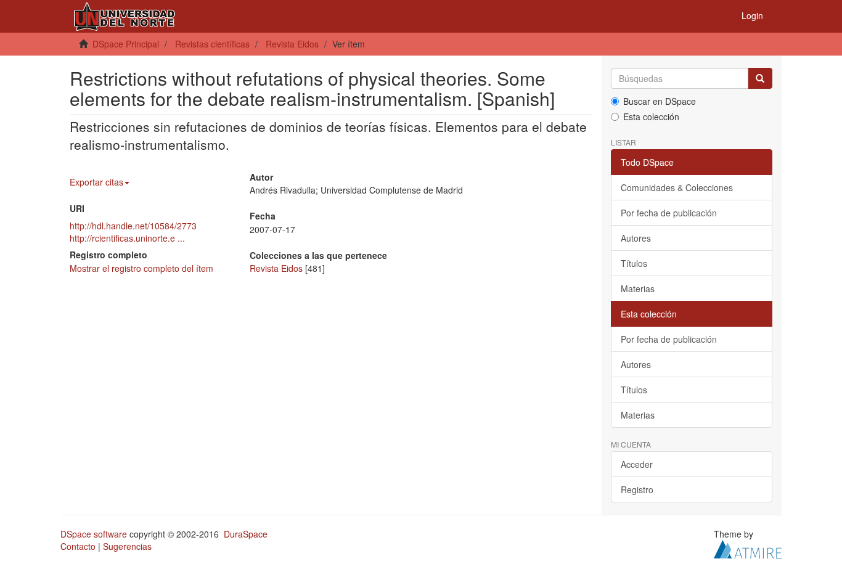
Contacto (78, 546)
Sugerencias (127, 546)
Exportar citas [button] (96, 182)
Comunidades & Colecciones (677, 187)
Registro (637, 489)
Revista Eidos (292, 44)
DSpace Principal (125, 44)
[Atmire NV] (748, 548)
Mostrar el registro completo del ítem (141, 268)
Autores (636, 238)
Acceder (637, 464)
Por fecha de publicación (669, 213)
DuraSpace (246, 534)
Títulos (634, 263)
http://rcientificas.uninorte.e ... (127, 238)
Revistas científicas (212, 44)
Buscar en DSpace (659, 101)
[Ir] (760, 78)
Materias (638, 288)
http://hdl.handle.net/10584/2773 (133, 225)
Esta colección (651, 116)
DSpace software (93, 534)
